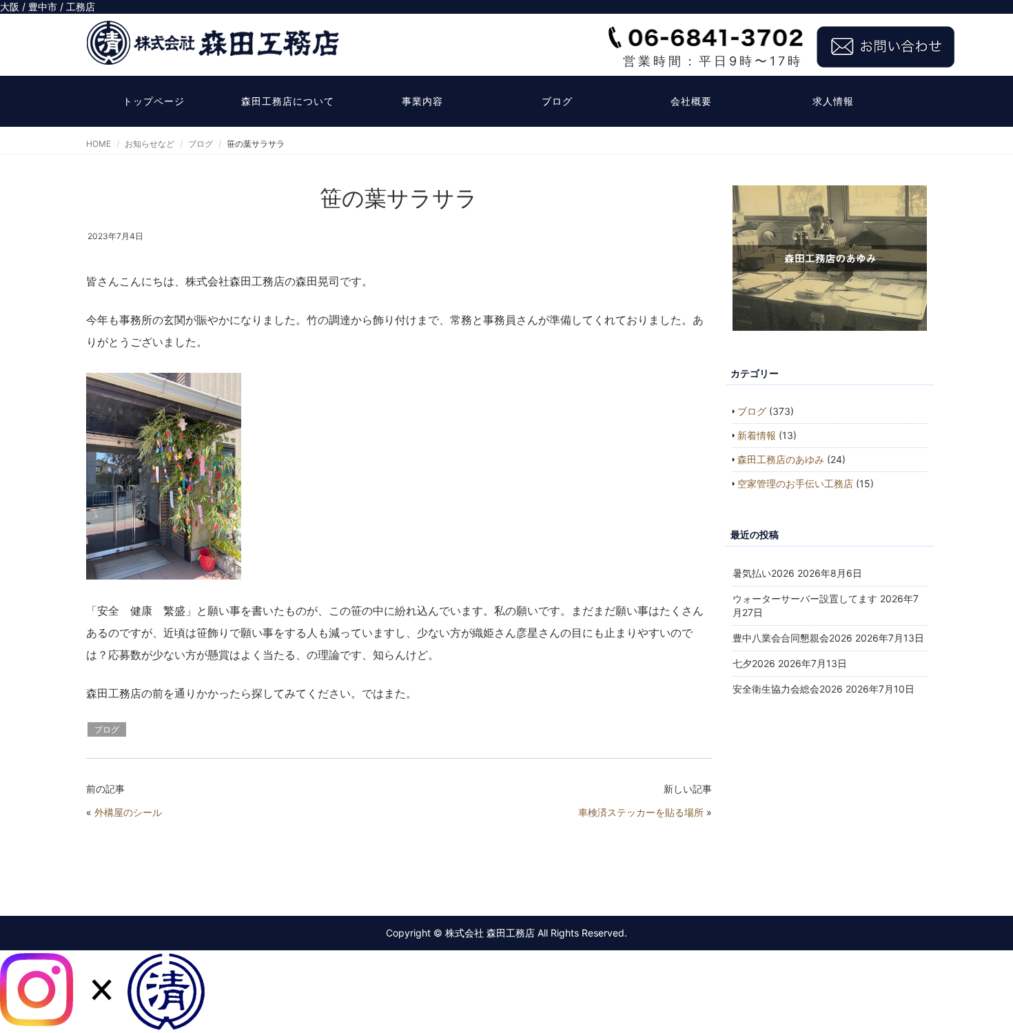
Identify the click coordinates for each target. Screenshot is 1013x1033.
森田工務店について (287, 101)
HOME (98, 144)
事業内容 (422, 101)
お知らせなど (149, 144)
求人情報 (833, 101)
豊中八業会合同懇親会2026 (792, 638)
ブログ (557, 101)
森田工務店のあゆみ (780, 459)
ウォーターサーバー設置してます (805, 598)
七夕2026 (754, 663)
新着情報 (756, 435)
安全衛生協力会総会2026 (788, 689)
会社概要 (691, 101)
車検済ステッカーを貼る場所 (641, 812)
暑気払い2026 (764, 573)
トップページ (154, 101)
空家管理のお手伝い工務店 (795, 483)
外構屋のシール (128, 812)
